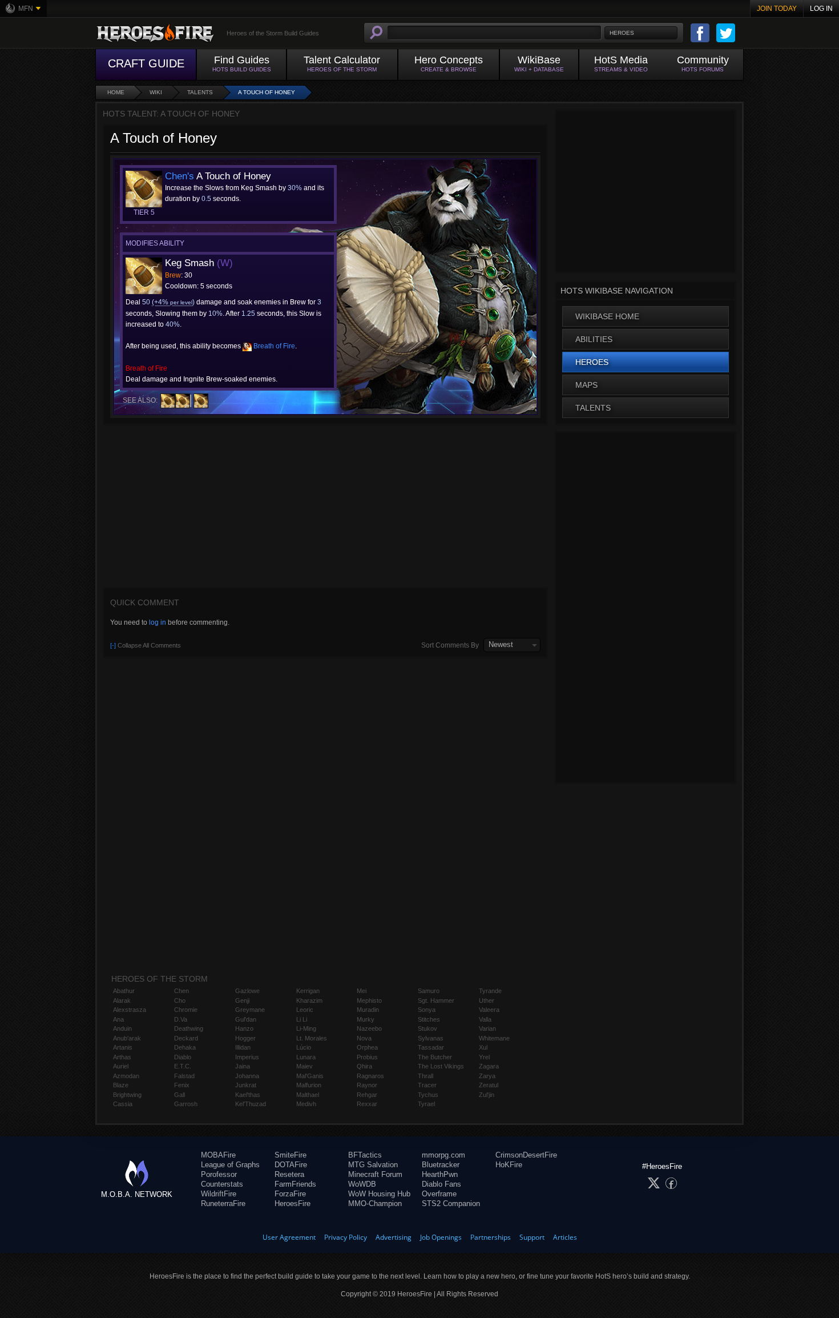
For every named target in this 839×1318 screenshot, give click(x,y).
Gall (179, 1094)
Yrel (484, 1057)
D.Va (180, 1019)
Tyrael (426, 1103)
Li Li (301, 1019)
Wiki (156, 92)
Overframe (439, 1194)
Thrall (425, 1075)
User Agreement (289, 1237)
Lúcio (303, 1047)
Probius (367, 1057)
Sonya (426, 1009)
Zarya (487, 1075)
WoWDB (362, 1184)
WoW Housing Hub (379, 1194)
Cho (179, 1000)
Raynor (367, 1085)
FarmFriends (295, 1184)
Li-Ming (306, 1028)
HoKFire (508, 1164)
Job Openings (441, 1237)
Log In (821, 9)
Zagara (489, 1066)
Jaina (242, 1066)
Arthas (122, 1057)
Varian (487, 1028)
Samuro (428, 990)
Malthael (307, 1094)
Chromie (185, 1009)
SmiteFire (290, 1155)
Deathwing (188, 1028)
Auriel (120, 1066)
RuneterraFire (223, 1203)
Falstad (184, 1075)
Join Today (777, 9)
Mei (361, 990)
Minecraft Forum (375, 1174)
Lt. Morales (311, 1038)
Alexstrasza (129, 1009)
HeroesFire (292, 1203)
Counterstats (222, 1184)
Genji (242, 1000)
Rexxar (367, 1103)
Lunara (306, 1057)
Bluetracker (440, 1164)
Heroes (591, 362)
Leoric (304, 1009)
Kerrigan (308, 990)
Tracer (427, 1085)
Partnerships (490, 1237)
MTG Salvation (373, 1164)
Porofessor (219, 1174)
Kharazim (309, 1000)
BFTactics (365, 1155)
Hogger (245, 1038)
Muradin (368, 1009)
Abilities (593, 339)
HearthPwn (440, 1174)
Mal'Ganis (310, 1075)
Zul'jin (486, 1094)
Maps (586, 384)
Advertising (394, 1237)
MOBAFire (218, 1155)
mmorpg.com (443, 1155)
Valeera (489, 1009)
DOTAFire (291, 1164)
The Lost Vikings (441, 1066)
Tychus (428, 1094)
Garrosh (185, 1103)
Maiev (304, 1066)
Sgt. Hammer (436, 1000)
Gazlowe (247, 990)
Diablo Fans (441, 1184)
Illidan (243, 1047)
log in (157, 622)
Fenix (181, 1085)
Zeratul (488, 1085)
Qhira (364, 1066)
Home (115, 92)
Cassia (122, 1103)
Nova (364, 1038)
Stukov (427, 1028)
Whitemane (494, 1038)
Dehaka (185, 1047)
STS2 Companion (451, 1203)
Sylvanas (430, 1038)
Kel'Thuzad (250, 1103)
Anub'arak (127, 1038)
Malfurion (308, 1085)
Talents (200, 92)
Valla (485, 1019)
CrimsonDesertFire (526, 1155)
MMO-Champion (375, 1203)
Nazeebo (369, 1028)
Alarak (122, 1000)
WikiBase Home (607, 316)
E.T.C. (182, 1066)
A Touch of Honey (266, 92)
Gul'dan (245, 1019)
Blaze (120, 1085)
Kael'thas (247, 1094)
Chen (181, 990)
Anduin (122, 1028)
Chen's (179, 176)
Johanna (247, 1075)
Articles (565, 1237)
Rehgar (367, 1094)
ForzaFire (290, 1194)
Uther (486, 1000)
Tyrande (490, 990)
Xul (483, 1047)
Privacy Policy (345, 1237)
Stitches (429, 1019)
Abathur (124, 990)
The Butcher (435, 1057)
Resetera (289, 1174)
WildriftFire (218, 1194)
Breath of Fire (273, 346)
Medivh (306, 1103)
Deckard (186, 1038)
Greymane (250, 1009)
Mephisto (369, 1000)
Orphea (367, 1047)
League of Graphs (230, 1164)
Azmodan (126, 1075)
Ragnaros (370, 1075)
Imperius (247, 1057)
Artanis (122, 1047)
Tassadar (431, 1047)
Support (531, 1237)
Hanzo (244, 1028)
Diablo (182, 1057)
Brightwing (127, 1094)
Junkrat (245, 1085)
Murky (365, 1019)
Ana (118, 1019)
